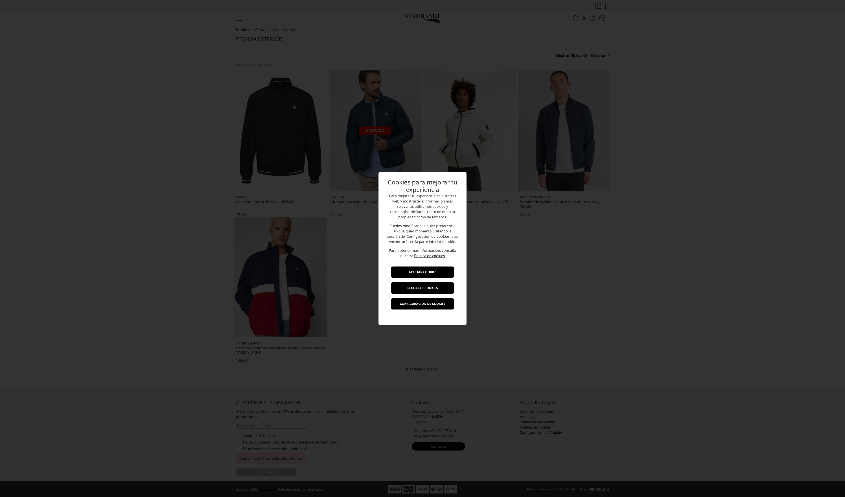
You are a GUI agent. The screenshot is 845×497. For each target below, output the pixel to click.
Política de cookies (429, 256)
